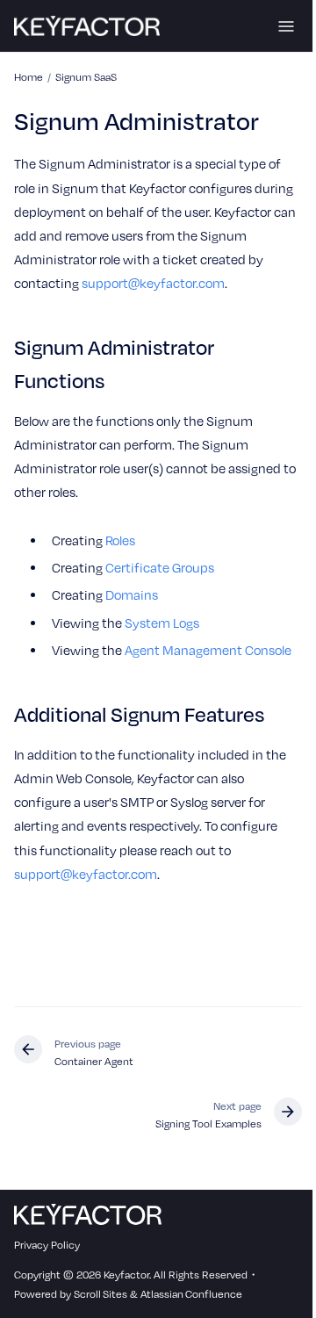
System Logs (162, 622)
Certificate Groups (159, 567)
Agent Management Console (208, 650)
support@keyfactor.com (153, 283)
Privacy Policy (47, 1244)
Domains (131, 594)
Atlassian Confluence (191, 1293)
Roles (120, 540)
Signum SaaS (86, 76)
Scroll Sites (100, 1293)
